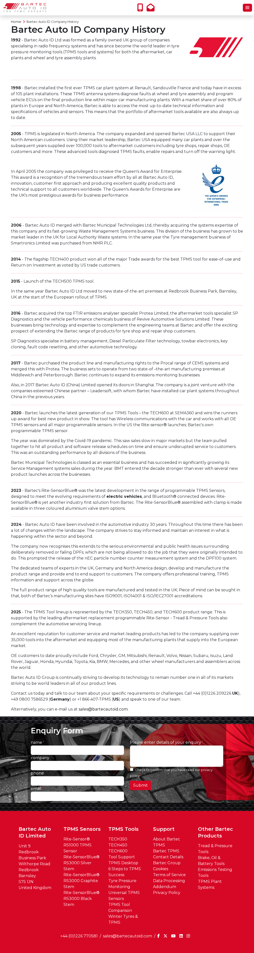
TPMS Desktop (123, 863)
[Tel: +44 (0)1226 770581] (141, 9)
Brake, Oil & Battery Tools (211, 860)
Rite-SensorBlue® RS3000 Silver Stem (81, 863)
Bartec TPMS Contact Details (168, 854)
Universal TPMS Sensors (124, 895)
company (40, 757)
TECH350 (117, 839)
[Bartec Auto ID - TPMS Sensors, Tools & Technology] (25, 7)
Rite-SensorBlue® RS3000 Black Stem (81, 898)
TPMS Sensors (82, 829)
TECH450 (117, 845)
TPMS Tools (123, 829)
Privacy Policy (166, 892)
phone (37, 773)
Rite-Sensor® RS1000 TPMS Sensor (78, 845)
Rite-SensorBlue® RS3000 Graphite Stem (81, 880)
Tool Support (121, 857)
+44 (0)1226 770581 (79, 936)
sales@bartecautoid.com (103, 709)
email (36, 788)
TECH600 (117, 851)
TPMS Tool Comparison (120, 907)
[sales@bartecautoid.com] (152, 9)
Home (16, 22)
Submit (140, 785)
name (36, 742)
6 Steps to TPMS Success (124, 871)
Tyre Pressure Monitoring (122, 883)
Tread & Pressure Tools (215, 848)
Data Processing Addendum (169, 883)
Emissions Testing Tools (215, 872)
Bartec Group (167, 863)
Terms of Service (169, 874)
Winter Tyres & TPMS (123, 919)
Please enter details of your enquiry (165, 742)
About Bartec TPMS (166, 842)
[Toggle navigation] (247, 8)
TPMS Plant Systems (210, 884)
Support (164, 829)
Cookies (160, 868)
